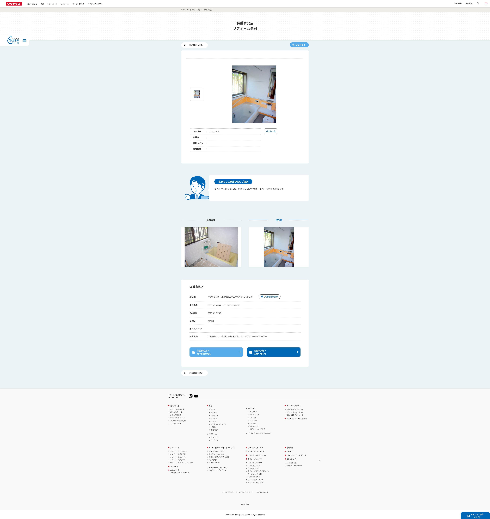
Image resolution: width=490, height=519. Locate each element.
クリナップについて (95, 3)
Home (183, 10)
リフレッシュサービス (255, 448)
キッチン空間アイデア (177, 418)
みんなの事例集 (175, 415)
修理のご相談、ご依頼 (216, 451)
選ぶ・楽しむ (32, 3)
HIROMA (213, 427)
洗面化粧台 (251, 408)
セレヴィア (214, 437)
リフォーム (65, 3)
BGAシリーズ (254, 426)
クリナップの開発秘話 (178, 421)
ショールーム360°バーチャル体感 (181, 463)
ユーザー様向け (78, 3)
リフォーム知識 (175, 424)
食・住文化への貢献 (255, 474)
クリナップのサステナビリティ (258, 471)
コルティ (214, 421)
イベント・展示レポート (256, 482)
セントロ (214, 413)
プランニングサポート (294, 406)
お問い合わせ (218, 467)
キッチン (212, 409)
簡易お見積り (295, 409)
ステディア (214, 415)
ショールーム (52, 3)
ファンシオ (253, 420)
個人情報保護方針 (262, 492)
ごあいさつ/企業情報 (255, 462)
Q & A (216, 454)
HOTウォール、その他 (257, 429)
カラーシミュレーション (295, 412)
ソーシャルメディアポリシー (245, 492)
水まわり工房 (195, 10)
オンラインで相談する (178, 454)
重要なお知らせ (214, 463)
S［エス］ (253, 418)
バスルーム (213, 434)
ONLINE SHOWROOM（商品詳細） (260, 433)
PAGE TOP (245, 504)
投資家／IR (290, 452)
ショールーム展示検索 (178, 460)
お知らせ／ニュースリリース (296, 455)
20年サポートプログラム (217, 470)
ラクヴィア (214, 440)
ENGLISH (458, 3)
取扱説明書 (213, 460)
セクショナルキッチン (218, 424)
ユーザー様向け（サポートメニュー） (222, 448)
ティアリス (253, 412)
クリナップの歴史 (254, 468)
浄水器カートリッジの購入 (257, 455)
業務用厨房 (214, 430)
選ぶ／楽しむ (174, 406)
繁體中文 (469, 3)
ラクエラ (214, 418)
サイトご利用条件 (227, 492)
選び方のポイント (176, 412)
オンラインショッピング (256, 452)
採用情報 (290, 448)
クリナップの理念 (254, 465)
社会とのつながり (254, 477)
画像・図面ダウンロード (295, 415)
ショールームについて (178, 457)
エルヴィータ (254, 415)
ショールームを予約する (178, 451)
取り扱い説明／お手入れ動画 (219, 457)
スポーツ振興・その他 (255, 480)
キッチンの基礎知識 (177, 409)
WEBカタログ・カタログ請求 (297, 419)
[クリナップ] (14, 5)
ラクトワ (253, 423)
